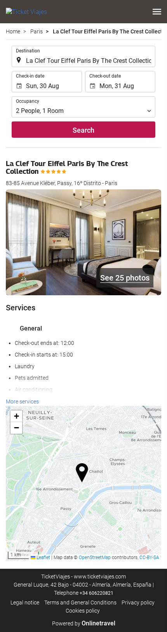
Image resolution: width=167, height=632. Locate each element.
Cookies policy (83, 611)
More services (22, 401)
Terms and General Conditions (80, 602)
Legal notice (24, 602)
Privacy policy (138, 602)
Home (13, 31)
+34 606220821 (96, 593)
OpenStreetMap (95, 557)
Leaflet (42, 557)
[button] (157, 11)
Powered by (83, 623)
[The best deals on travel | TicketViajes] (26, 11)
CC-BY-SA (149, 557)
